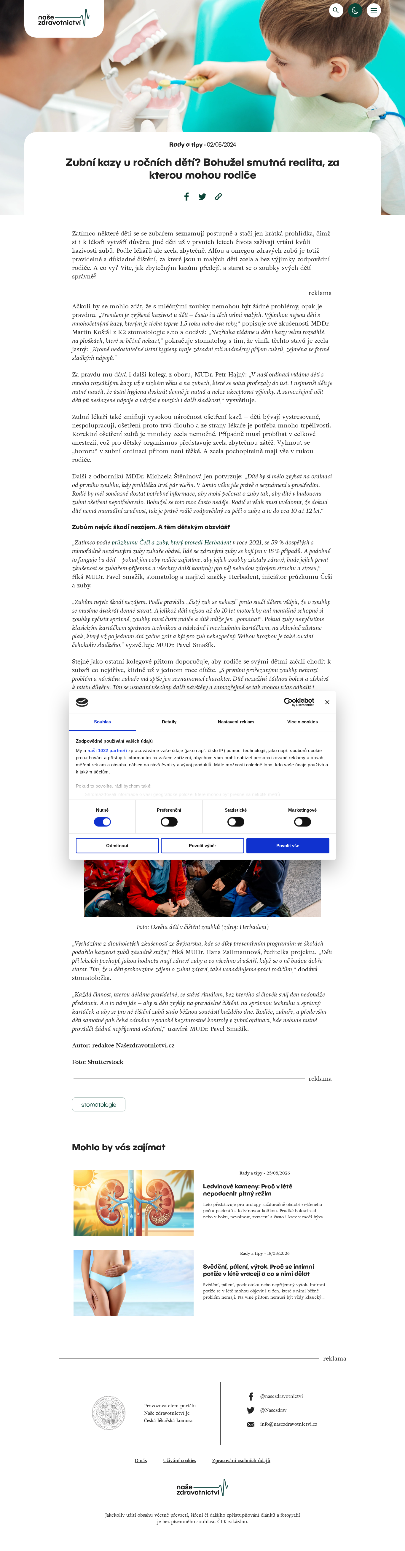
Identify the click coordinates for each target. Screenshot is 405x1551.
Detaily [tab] (169, 721)
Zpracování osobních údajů (241, 1460)
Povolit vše (287, 845)
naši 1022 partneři (107, 750)
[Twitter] (202, 196)
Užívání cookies (179, 1460)
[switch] (169, 822)
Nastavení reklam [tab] (236, 721)
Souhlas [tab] (102, 721)
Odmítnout (117, 845)
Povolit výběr (202, 845)
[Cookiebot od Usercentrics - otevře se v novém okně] (288, 702)
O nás (141, 1460)
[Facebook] (186, 196)
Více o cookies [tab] (302, 721)
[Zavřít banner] (327, 702)
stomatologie (98, 1104)
